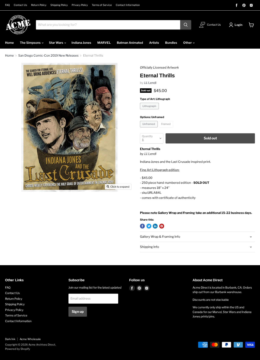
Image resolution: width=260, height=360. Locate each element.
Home (9, 43)
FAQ (7, 5)
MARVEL (104, 43)
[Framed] (166, 128)
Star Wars (56, 43)
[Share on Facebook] (142, 226)
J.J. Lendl (150, 83)
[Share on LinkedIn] (155, 226)
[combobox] (108, 25)
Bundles (171, 43)
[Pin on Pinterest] (161, 226)
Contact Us (20, 5)
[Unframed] (149, 128)
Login (238, 24)
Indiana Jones (81, 43)
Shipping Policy (59, 5)
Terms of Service (102, 5)
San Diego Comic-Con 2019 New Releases (48, 55)
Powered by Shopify (17, 348)
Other (187, 43)
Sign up (78, 312)
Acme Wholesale (30, 339)
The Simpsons (30, 43)
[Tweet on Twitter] (148, 226)
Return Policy (38, 5)
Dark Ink (10, 339)
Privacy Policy (80, 5)
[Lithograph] (150, 110)
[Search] (185, 25)
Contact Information (128, 5)
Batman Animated (130, 43)
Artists (154, 43)
